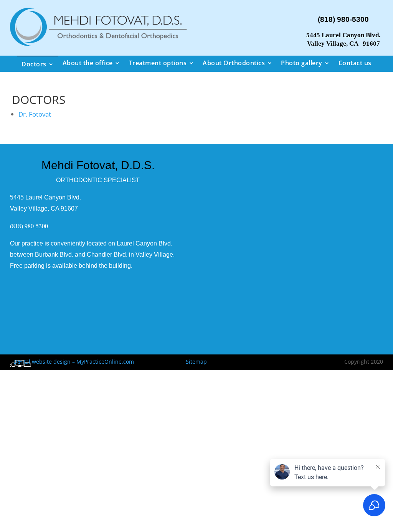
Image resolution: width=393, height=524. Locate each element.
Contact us (355, 63)
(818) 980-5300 (343, 19)
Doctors (33, 64)
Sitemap (196, 361)
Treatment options (158, 63)
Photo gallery (301, 63)
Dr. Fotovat (34, 114)
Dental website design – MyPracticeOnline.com (72, 361)
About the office (88, 63)
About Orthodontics (234, 63)
